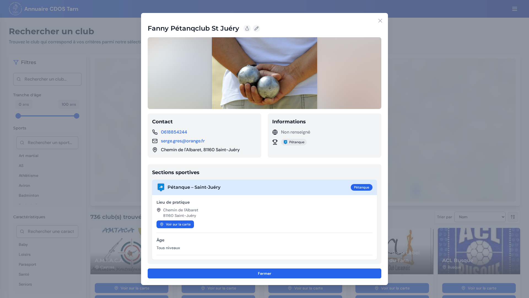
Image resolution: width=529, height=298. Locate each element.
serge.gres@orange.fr (183, 141)
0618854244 (174, 132)
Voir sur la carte (178, 224)
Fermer (264, 273)
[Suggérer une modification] (256, 28)
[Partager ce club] (247, 28)
